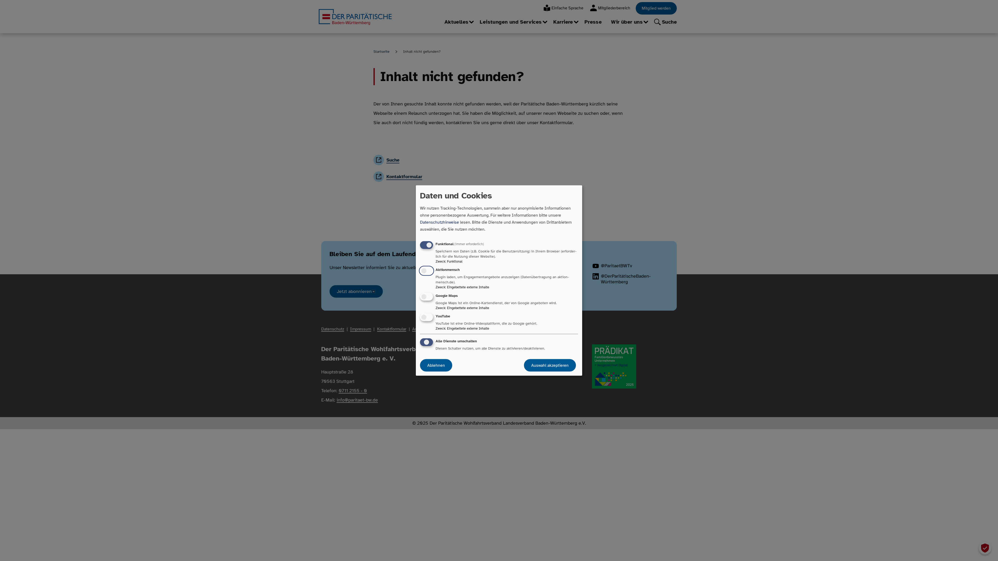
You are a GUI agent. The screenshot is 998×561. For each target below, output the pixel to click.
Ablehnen (436, 365)
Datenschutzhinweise (439, 222)
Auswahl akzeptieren (550, 365)
